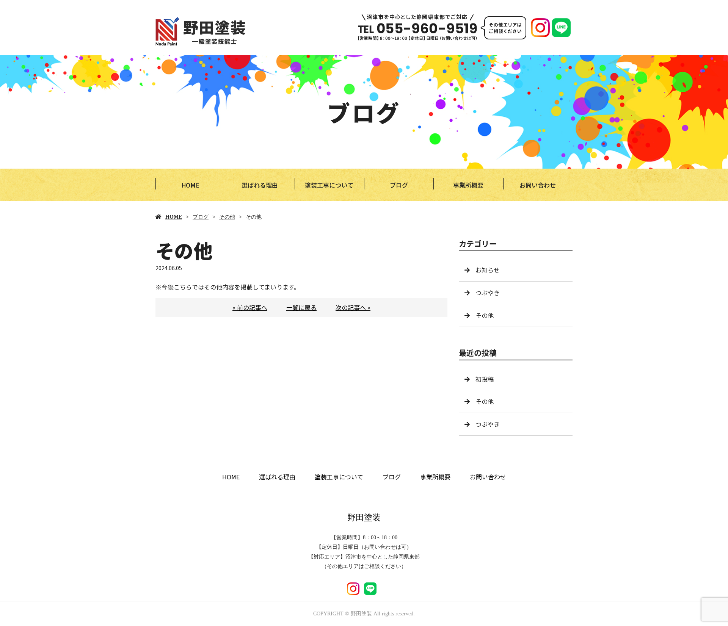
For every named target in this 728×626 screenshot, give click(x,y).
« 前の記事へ (249, 307)
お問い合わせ (537, 184)
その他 (227, 217)
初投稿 (484, 378)
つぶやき (487, 292)
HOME (190, 184)
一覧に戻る (301, 307)
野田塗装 (364, 517)
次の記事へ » (353, 307)
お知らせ (487, 269)
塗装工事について (329, 184)
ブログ (399, 184)
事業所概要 (468, 184)
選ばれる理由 (260, 184)
